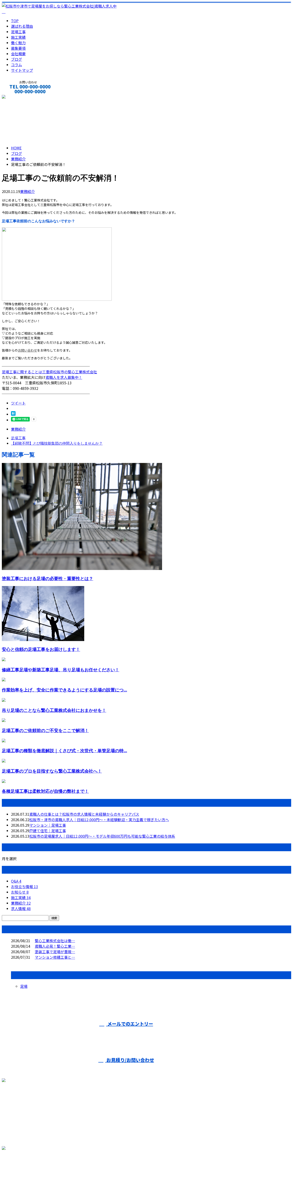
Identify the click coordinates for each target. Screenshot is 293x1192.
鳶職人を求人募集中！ (64, 377)
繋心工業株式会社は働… (55, 940)
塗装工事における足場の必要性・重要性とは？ (47, 578)
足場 (23, 986)
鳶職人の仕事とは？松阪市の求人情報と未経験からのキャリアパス (84, 814)
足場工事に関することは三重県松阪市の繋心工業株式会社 (49, 371)
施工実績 (18, 37)
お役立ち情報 (24, 886)
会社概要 (18, 53)
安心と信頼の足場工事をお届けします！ (41, 649)
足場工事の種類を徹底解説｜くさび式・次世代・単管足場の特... (64, 750)
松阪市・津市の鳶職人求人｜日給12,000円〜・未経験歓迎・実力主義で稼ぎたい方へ (99, 819)
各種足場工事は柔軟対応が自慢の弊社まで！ (45, 791)
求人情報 (21, 908)
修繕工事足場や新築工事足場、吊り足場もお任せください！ (60, 669)
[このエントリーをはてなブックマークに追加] (13, 414)
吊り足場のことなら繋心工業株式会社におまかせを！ (54, 710)
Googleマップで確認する (24, 1167)
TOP (15, 20)
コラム (16, 64)
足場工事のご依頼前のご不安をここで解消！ (45, 730)
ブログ (16, 59)
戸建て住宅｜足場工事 (47, 830)
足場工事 (18, 31)
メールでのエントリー (129, 1023)
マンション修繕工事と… (55, 957)
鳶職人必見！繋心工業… (55, 946)
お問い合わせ (27, 350)
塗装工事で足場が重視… (55, 951)
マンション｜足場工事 (47, 825)
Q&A (16, 881)
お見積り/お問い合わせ (129, 1060)
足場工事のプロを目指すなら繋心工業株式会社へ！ (52, 771)
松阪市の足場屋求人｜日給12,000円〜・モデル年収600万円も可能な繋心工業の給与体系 (102, 836)
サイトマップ (22, 70)
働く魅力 (18, 42)
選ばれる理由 (22, 26)
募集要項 (18, 48)
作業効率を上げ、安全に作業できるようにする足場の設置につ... (64, 690)
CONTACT (18, 97)
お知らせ (20, 892)
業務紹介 (27, 191)
